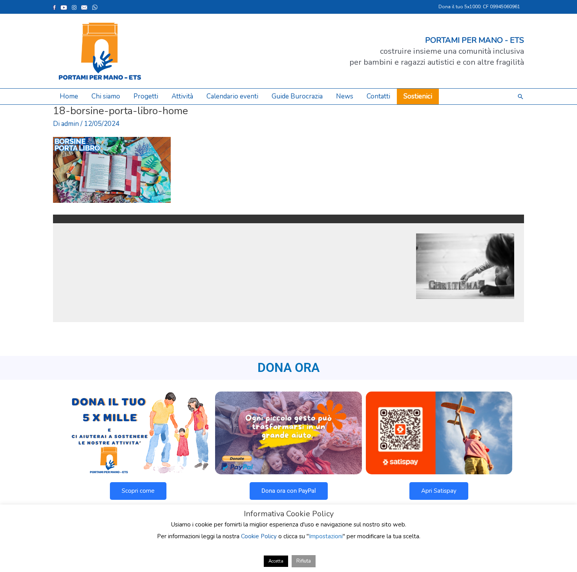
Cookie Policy (259, 536)
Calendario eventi (232, 96)
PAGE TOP (558, 548)
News (344, 96)
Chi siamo (105, 96)
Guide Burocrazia (297, 96)
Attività (182, 96)
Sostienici (418, 96)
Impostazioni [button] (326, 536)
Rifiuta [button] (303, 561)
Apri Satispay (438, 491)
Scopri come (138, 491)
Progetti (145, 96)
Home (69, 96)
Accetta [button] (275, 561)
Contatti (378, 96)
